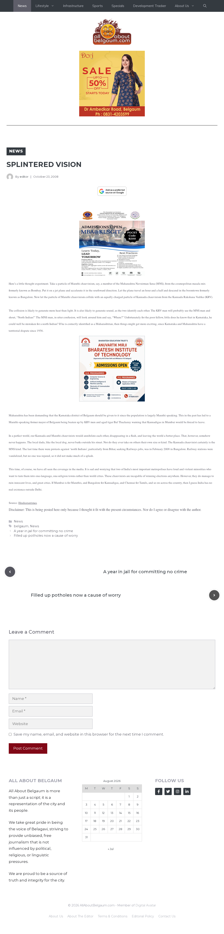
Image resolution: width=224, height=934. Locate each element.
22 (129, 821)
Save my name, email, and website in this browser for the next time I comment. (89, 734)
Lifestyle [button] (42, 6)
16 (137, 813)
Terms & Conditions (112, 916)
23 (137, 821)
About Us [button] (182, 6)
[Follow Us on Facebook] (158, 791)
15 (129, 813)
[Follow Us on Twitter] (168, 791)
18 (94, 821)
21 (120, 821)
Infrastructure (73, 6)
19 (103, 821)
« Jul (111, 849)
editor (24, 176)
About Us (56, 916)
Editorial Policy (143, 916)
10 (86, 813)
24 (86, 829)
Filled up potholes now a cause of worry (46, 536)
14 (120, 813)
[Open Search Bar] (205, 6)
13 (112, 813)
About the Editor (80, 916)
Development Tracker (149, 6)
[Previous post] (10, 571)
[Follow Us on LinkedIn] (187, 791)
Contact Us (166, 916)
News (22, 6)
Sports (97, 6)
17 (86, 821)
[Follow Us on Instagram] (177, 791)
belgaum (21, 526)
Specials (118, 6)
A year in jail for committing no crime (43, 531)
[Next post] (214, 595)
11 (95, 813)
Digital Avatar (145, 905)
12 (103, 813)
